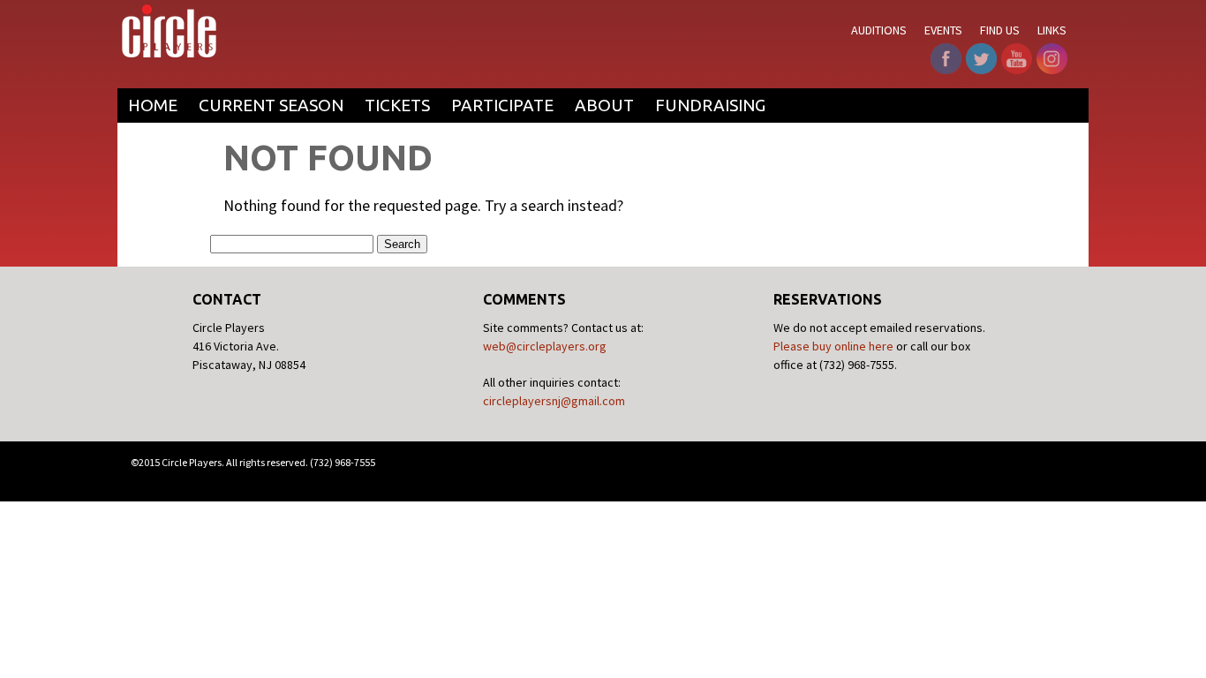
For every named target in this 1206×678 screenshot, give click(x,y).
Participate (502, 105)
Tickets (397, 105)
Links (1052, 30)
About (604, 105)
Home (152, 105)
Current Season (271, 105)
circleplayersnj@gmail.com (554, 401)
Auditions (879, 30)
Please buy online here (833, 346)
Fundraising (710, 105)
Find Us (1000, 30)
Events (943, 30)
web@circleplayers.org (545, 346)
